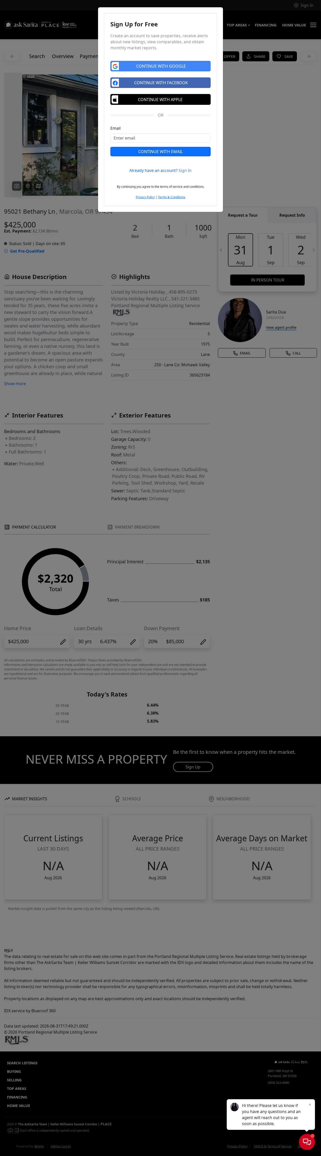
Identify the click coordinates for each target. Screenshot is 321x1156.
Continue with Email (160, 151)
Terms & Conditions (171, 197)
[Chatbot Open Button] (307, 1142)
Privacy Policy (145, 197)
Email (115, 128)
